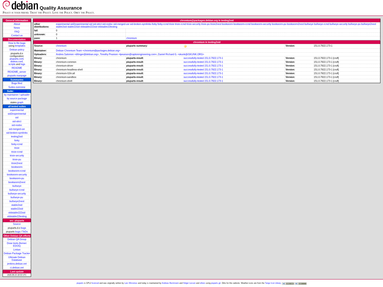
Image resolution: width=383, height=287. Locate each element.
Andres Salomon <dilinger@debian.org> (77, 54)
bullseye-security (17, 193)
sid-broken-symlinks (17, 133)
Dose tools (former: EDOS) (17, 244)
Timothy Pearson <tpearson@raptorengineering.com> (128, 54)
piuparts (80, 283)
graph (20, 102)
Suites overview (16, 87)
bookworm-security (17, 174)
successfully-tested (194, 58)
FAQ (17, 31)
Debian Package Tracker (17, 253)
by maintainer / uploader (17, 94)
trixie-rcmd (16, 152)
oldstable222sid (16, 212)
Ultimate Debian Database (16, 258)
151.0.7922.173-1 (213, 58)
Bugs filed (17, 83)
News (17, 28)
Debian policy (17, 49)
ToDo (25, 231)
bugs (23, 228)
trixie (16, 148)
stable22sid (17, 208)
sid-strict (16, 121)
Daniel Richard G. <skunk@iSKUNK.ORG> (181, 54)
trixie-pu (17, 159)
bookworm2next (16, 182)
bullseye (16, 186)
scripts (12, 64)
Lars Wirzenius (130, 283)
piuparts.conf (16, 59)
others (202, 283)
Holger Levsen (189, 283)
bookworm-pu (17, 178)
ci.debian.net (17, 267)
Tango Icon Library (273, 283)
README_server (17, 72)
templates (20, 45)
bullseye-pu (17, 197)
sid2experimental (17, 113)
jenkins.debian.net (17, 263)
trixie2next (16, 163)
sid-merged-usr (17, 129)
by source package (17, 98)
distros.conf (16, 61)
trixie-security (17, 155)
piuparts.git (216, 283)
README (17, 68)
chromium (131, 38)
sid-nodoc (17, 125)
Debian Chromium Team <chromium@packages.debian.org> (88, 50)
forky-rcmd (16, 144)
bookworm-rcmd (16, 171)
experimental (17, 110)
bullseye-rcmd (16, 190)
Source (17, 224)
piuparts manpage (16, 75)
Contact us (17, 35)
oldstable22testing (17, 216)
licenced (95, 283)
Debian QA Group (16, 239)
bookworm (16, 167)
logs (23, 64)
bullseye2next (16, 201)
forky (16, 140)
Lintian (16, 249)
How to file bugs (16, 43)
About (17, 24)
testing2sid (20, 91)
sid (16, 117)
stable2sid (16, 205)
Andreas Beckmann (170, 283)
